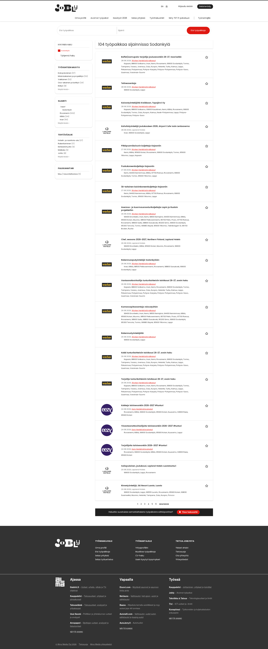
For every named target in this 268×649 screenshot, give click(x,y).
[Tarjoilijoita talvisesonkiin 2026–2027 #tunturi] (107, 449)
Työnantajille (204, 18)
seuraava (164, 504)
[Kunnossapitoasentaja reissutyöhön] (107, 311)
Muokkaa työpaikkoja (145, 551)
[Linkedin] (66, 553)
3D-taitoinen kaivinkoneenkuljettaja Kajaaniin (144, 186)
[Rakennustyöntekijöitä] (107, 337)
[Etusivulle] (66, 8)
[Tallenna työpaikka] (207, 57)
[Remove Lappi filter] (59, 106)
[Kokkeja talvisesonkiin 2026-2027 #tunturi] (107, 409)
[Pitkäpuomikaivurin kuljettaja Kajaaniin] (107, 150)
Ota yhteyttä (182, 555)
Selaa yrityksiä (138, 18)
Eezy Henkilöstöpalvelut (142, 409)
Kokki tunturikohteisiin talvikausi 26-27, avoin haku (146, 352)
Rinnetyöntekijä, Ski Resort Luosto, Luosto (141, 485)
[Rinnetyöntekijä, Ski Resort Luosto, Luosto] (107, 489)
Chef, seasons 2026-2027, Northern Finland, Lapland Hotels (150, 239)
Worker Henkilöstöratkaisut (144, 60)
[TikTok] (71, 553)
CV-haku (139, 555)
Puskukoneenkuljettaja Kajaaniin (137, 166)
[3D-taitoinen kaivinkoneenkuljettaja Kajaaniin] (107, 191)
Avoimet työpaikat (100, 18)
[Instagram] (62, 553)
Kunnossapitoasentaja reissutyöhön (139, 306)
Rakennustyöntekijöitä (132, 333)
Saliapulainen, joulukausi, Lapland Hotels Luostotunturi (148, 466)
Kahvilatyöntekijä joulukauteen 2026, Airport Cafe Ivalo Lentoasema (155, 126)
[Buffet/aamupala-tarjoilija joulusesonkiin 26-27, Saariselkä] (107, 61)
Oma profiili (80, 18)
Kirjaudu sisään (185, 6)
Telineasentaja (128, 83)
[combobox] (87, 30)
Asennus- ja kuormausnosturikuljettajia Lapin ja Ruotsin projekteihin (149, 209)
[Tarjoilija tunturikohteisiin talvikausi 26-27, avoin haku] (107, 383)
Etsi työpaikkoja (102, 551)
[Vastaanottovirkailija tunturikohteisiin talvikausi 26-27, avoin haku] (107, 284)
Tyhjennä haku (67, 55)
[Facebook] (57, 553)
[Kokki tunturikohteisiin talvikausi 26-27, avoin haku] (107, 357)
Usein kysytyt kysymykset (147, 559)
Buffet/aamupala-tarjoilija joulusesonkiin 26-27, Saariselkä (151, 57)
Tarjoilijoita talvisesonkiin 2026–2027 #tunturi (144, 445)
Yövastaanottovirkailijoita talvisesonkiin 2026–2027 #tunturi (151, 426)
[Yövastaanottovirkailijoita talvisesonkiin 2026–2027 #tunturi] (107, 430)
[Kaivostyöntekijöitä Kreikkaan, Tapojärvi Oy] (107, 107)
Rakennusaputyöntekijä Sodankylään (140, 260)
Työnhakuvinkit (157, 18)
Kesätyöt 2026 (120, 18)
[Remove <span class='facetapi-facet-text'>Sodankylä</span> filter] (59, 51)
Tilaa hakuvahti (190, 512)
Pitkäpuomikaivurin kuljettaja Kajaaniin (141, 145)
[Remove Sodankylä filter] (61, 110)
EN (162, 6)
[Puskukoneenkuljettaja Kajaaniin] (107, 170)
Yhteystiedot (182, 559)
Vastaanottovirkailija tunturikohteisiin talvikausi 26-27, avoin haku (154, 280)
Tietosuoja (181, 551)
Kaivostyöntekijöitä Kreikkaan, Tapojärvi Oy (143, 102)
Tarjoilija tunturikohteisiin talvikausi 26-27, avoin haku (148, 379)
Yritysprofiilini (141, 547)
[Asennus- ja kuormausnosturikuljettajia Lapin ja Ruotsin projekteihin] (107, 211)
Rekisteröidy (205, 6)
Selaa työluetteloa (104, 559)
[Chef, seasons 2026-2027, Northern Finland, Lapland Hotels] (107, 243)
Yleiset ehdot (182, 547)
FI (167, 6)
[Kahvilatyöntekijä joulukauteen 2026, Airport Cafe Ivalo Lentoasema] (107, 130)
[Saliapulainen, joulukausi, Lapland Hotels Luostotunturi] (107, 470)
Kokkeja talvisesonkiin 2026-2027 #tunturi (142, 405)
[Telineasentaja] (107, 87)
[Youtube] (74, 553)
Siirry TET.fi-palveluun (179, 18)
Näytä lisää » (63, 89)
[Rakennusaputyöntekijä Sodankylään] (107, 264)
